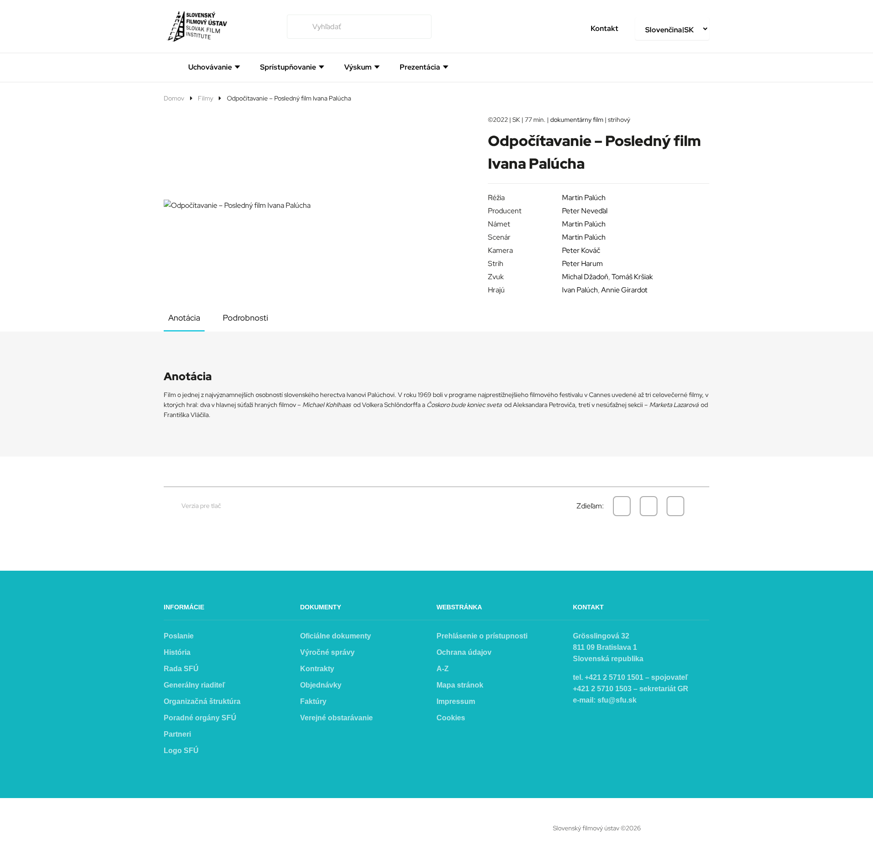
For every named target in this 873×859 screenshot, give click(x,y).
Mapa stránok (459, 685)
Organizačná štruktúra (202, 701)
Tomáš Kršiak (632, 276)
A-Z (442, 669)
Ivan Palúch (580, 290)
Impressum (455, 701)
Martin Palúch (584, 197)
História (177, 652)
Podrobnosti (245, 317)
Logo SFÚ (181, 750)
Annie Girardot (624, 290)
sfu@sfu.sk (617, 700)
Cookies (450, 718)
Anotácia (184, 317)
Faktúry (313, 701)
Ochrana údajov (464, 652)
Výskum (357, 67)
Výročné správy (327, 652)
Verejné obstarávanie (336, 718)
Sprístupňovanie (288, 67)
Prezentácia (420, 67)
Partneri (177, 734)
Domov (174, 98)
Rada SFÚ (181, 669)
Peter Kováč (581, 250)
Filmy (205, 98)
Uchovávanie (210, 67)
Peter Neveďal (584, 211)
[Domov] (167, 66)
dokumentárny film (576, 120)
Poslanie (179, 636)
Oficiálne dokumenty (335, 636)
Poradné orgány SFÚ (200, 718)
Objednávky (320, 685)
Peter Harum (582, 263)
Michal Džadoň (585, 276)
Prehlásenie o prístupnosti (481, 636)
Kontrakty (317, 669)
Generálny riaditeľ (194, 685)
